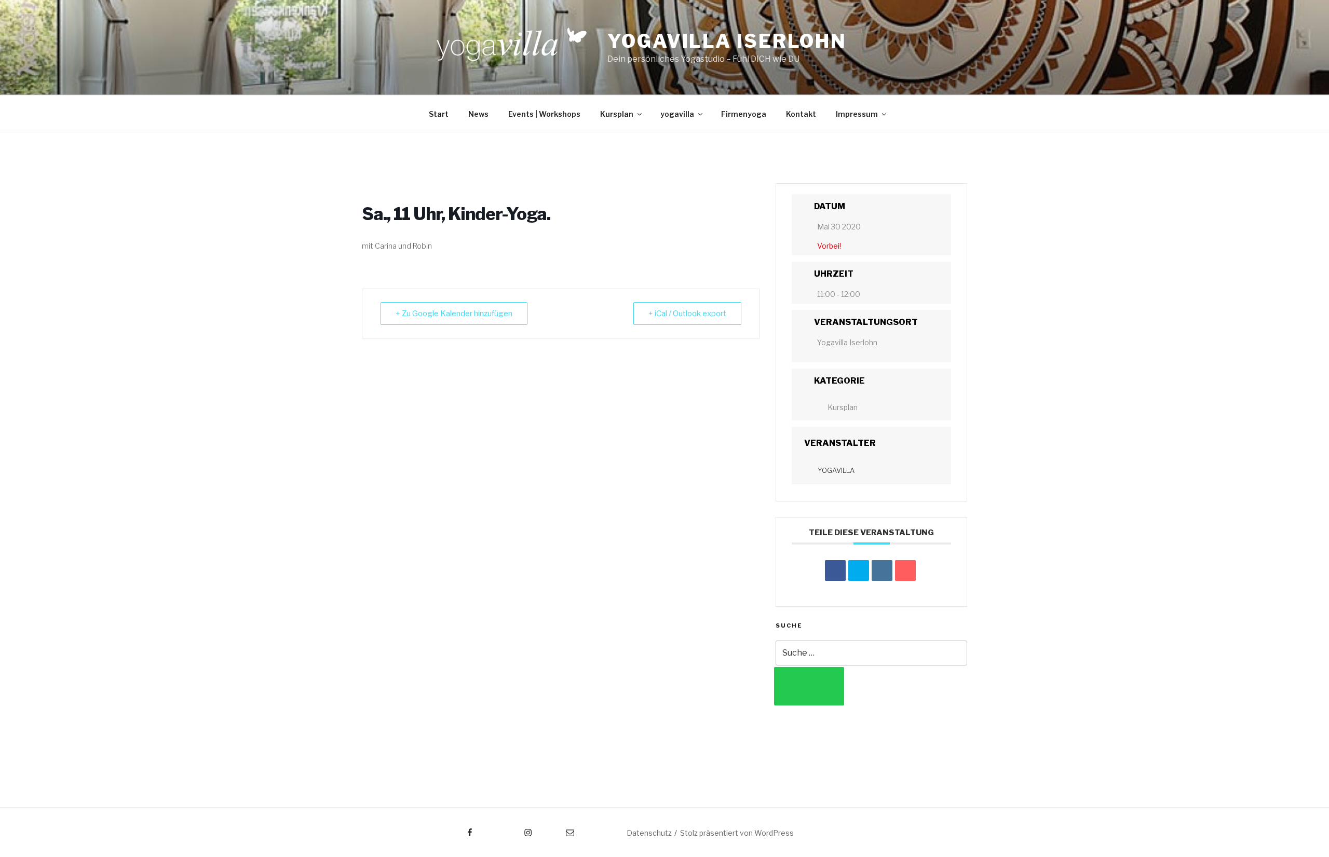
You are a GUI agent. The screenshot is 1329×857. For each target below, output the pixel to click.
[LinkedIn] (882, 570)
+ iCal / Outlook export (687, 313)
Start (439, 114)
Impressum (857, 114)
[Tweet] (858, 570)
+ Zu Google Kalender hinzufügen (454, 313)
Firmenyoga (743, 114)
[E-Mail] (905, 570)
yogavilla (677, 114)
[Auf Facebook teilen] (835, 570)
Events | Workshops (544, 114)
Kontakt (801, 114)
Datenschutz (649, 832)
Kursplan (616, 114)
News (478, 114)
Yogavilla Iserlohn (727, 41)
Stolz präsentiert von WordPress (737, 832)
